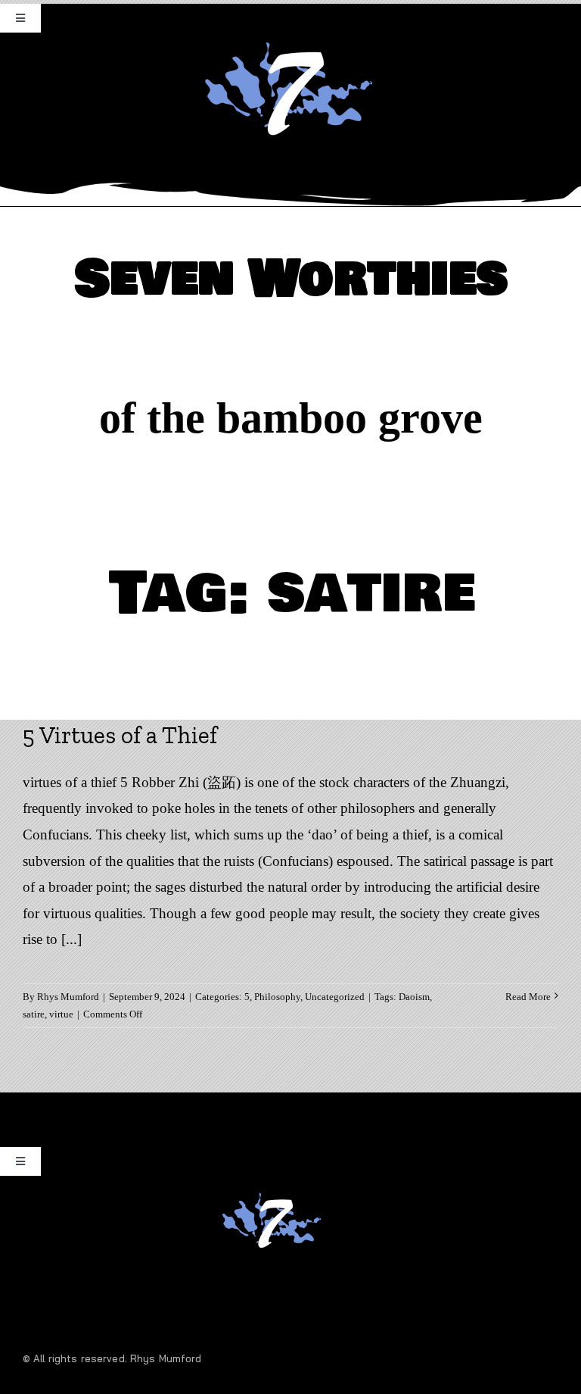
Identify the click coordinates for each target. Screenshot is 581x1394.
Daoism (414, 996)
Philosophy (277, 996)
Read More (528, 996)
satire (34, 1014)
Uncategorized (335, 996)
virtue (61, 1014)
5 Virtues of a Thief (120, 734)
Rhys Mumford (68, 996)
